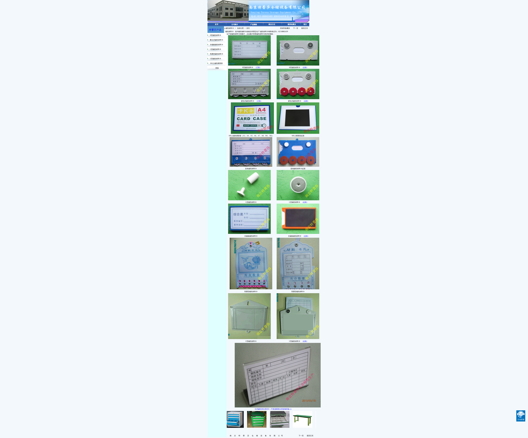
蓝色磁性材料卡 (251, 169)
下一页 (295, 28)
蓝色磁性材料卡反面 (298, 169)
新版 (217, 68)
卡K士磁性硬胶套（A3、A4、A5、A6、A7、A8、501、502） (251, 136)
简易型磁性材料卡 (216, 54)
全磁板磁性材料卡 (216, 45)
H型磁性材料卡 (215, 35)
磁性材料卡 (229, 31)
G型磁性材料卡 (215, 49)
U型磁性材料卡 (215, 59)
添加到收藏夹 (285, 28)
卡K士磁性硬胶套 (216, 63)
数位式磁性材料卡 (216, 40)
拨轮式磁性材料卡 (247, 101)
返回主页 (304, 28)
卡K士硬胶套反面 (298, 136)
